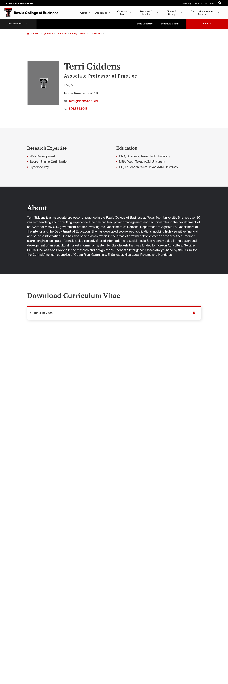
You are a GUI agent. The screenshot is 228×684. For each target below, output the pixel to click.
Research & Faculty (146, 12)
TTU (28, 33)
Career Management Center (202, 12)
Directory (187, 3)
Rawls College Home (43, 34)
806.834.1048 (78, 108)
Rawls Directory (144, 23)
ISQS (82, 34)
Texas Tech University (19, 3)
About (83, 12)
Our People (61, 34)
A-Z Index (209, 3)
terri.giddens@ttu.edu (84, 101)
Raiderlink (198, 3)
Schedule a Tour (170, 23)
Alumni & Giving (171, 12)
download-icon (114, 313)
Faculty (73, 34)
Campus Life (122, 12)
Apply (207, 23)
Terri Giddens (95, 34)
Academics (101, 12)
